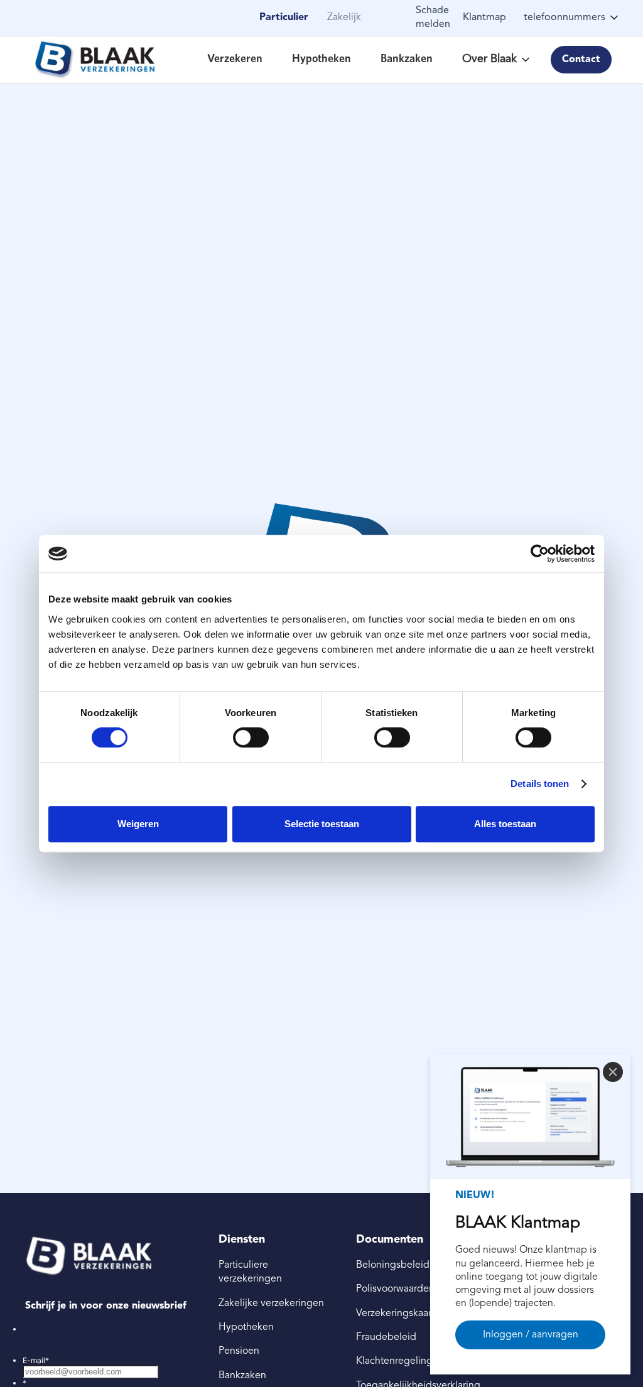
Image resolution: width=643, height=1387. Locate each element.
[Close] (613, 1072)
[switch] (251, 737)
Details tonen (540, 783)
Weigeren (138, 823)
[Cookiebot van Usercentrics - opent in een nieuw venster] (540, 553)
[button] (574, 17)
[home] (94, 60)
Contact (581, 60)
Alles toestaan (505, 823)
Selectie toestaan (321, 823)
